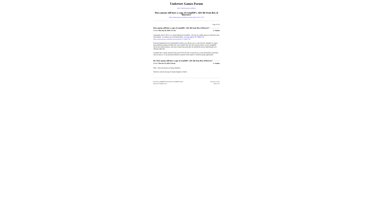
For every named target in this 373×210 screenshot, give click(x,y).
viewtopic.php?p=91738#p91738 (194, 37)
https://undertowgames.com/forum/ (186, 8)
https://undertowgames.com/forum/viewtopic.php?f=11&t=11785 (186, 17)
